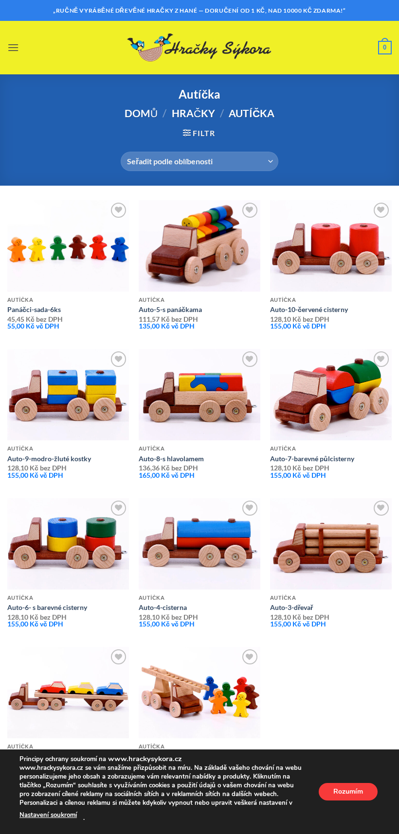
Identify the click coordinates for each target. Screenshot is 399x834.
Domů (141, 113)
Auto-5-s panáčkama (170, 309)
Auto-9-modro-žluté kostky (49, 458)
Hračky (193, 113)
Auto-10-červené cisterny (309, 309)
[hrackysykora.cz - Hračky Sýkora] (199, 47)
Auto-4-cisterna (163, 607)
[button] (13, 47)
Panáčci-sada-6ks (34, 309)
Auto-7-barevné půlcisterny (312, 458)
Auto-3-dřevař (291, 607)
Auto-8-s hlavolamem (171, 458)
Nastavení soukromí (48, 815)
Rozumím (348, 791)
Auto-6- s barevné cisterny (47, 607)
